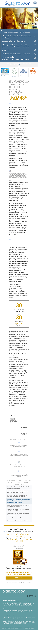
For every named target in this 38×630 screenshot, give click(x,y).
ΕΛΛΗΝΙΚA (17, 605)
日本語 (14, 603)
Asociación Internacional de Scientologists (19, 620)
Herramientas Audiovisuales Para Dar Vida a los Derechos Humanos (19, 505)
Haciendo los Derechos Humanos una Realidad (16, 37)
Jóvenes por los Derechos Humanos (27, 622)
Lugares (25, 613)
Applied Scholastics (23, 75)
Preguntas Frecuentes (23, 611)
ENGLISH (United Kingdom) (22, 601)
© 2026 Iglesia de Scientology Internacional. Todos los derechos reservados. (18, 627)
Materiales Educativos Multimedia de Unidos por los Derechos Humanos (17, 496)
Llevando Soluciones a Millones (15, 518)
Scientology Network (21, 617)
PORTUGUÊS (29, 605)
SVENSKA (19, 604)
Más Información (14, 613)
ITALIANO (23, 605)
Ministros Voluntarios (13, 611)
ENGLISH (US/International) (9, 601)
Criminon (33, 75)
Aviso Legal (31, 628)
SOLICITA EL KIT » (19, 578)
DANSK (30, 601)
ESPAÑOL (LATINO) (26, 604)
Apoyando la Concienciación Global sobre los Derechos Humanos (18, 487)
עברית (10, 603)
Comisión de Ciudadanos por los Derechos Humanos (14, 623)
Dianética (14, 617)
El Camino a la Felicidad (14, 75)
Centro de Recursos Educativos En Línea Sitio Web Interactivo (18, 510)
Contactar (21, 613)
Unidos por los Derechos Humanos (10, 622)
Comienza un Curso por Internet (18, 618)
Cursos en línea (6, 613)
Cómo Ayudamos (5, 75)
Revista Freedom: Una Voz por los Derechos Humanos (15, 58)
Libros (30, 611)
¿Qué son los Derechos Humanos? (15, 41)
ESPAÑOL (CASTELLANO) (9, 605)
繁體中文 (24, 603)
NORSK (14, 604)
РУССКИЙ (19, 603)
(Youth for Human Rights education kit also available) (19, 583)
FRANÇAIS (5, 603)
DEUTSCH (5, 604)
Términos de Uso (24, 628)
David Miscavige (7, 618)
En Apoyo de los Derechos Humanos (16, 54)
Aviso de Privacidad (6, 628)
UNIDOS (5, 50)
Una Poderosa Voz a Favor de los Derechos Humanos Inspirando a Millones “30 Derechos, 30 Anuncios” (18, 501)
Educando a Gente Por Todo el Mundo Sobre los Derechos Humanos (17, 491)
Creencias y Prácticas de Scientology (20, 610)
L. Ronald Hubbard (7, 610)
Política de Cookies (15, 628)
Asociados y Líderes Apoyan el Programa (18, 520)
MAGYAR (10, 604)
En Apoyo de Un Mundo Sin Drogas (26, 621)
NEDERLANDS (30, 603)
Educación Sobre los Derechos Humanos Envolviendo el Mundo (18, 514)
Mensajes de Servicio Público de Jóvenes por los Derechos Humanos (15, 46)
